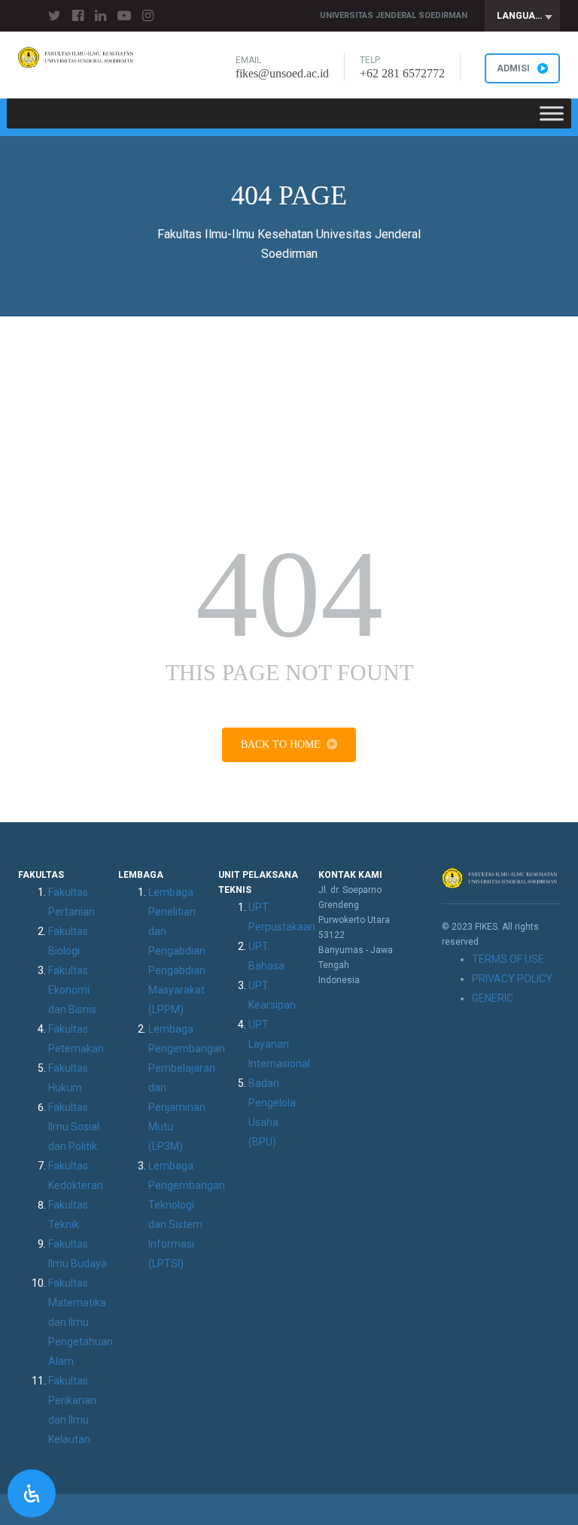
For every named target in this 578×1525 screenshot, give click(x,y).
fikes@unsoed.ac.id (282, 73)
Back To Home (281, 744)
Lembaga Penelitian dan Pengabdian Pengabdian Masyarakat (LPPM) (176, 950)
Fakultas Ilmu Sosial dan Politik (73, 1126)
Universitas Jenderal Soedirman (393, 15)
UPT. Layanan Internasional (279, 1044)
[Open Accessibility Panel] (32, 1493)
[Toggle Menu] (552, 113)
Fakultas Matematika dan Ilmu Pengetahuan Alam (80, 1322)
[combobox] (522, 16)
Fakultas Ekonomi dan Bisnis (72, 989)
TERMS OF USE (508, 959)
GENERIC (492, 998)
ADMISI (513, 68)
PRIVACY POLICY (512, 979)
